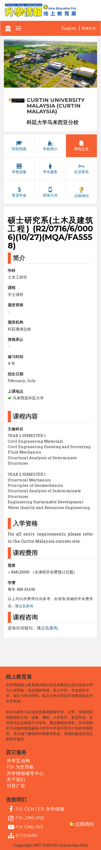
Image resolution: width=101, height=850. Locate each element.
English (69, 28)
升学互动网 (18, 760)
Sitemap (27, 835)
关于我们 (16, 779)
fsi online (30, 826)
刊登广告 (16, 785)
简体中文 (89, 28)
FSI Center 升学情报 (40, 809)
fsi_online (30, 817)
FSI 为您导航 (20, 767)
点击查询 (26, 606)
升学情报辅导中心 (25, 773)
